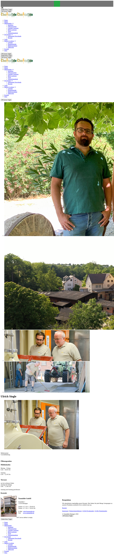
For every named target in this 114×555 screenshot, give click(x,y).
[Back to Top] (2, 8)
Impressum (65, 511)
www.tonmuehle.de (28, 513)
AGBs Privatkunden (88, 511)
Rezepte (64, 508)
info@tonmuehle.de (28, 511)
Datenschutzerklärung (75, 511)
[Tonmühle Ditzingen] (17, 17)
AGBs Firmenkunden (101, 511)
